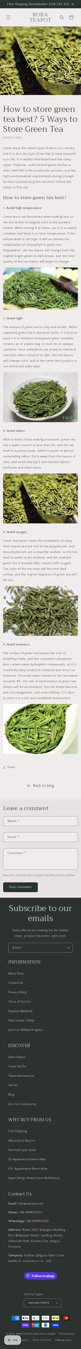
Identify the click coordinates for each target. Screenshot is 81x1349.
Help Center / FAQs (21, 1020)
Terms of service (41, 1340)
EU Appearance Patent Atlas (27, 1159)
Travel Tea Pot (17, 1066)
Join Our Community (22, 1104)
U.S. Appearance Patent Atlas (28, 1168)
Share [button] (11, 767)
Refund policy (67, 1334)
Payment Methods (20, 1011)
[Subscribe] (67, 948)
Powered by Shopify (44, 1333)
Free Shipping (17, 1131)
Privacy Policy (17, 992)
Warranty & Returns (21, 1140)
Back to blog (43, 786)
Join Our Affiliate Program (25, 1030)
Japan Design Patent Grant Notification (34, 1178)
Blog (11, 1094)
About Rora (16, 973)
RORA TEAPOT (24, 1333)
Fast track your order (22, 1150)
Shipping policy (63, 1340)
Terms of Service (19, 1001)
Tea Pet (13, 1085)
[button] (8, 17)
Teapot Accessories (21, 1076)
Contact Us (15, 983)
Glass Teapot (16, 1057)
